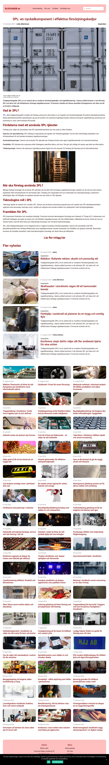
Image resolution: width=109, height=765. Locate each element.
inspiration (102, 24)
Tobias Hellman (58, 335)
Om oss (47, 8)
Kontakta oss (65, 8)
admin (55, 252)
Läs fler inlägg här (54, 237)
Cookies (55, 8)
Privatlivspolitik (57, 762)
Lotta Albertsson (22, 24)
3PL (4, 115)
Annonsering (37, 8)
